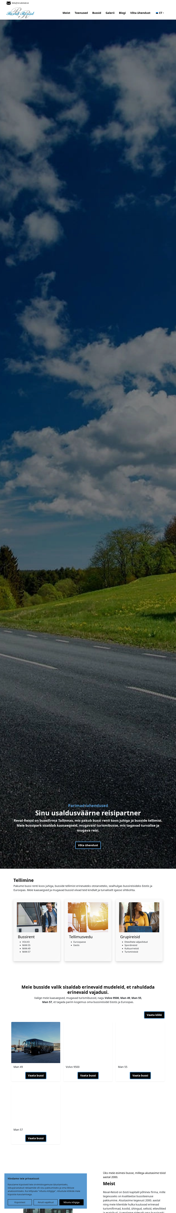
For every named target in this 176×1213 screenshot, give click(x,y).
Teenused (81, 13)
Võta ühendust (140, 13)
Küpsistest (19, 1202)
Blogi (122, 13)
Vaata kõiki (154, 1015)
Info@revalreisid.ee (20, 3)
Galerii (110, 13)
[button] (160, 13)
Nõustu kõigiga (71, 1202)
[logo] (21, 13)
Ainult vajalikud (46, 1202)
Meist (66, 13)
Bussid (96, 13)
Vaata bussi (36, 1075)
